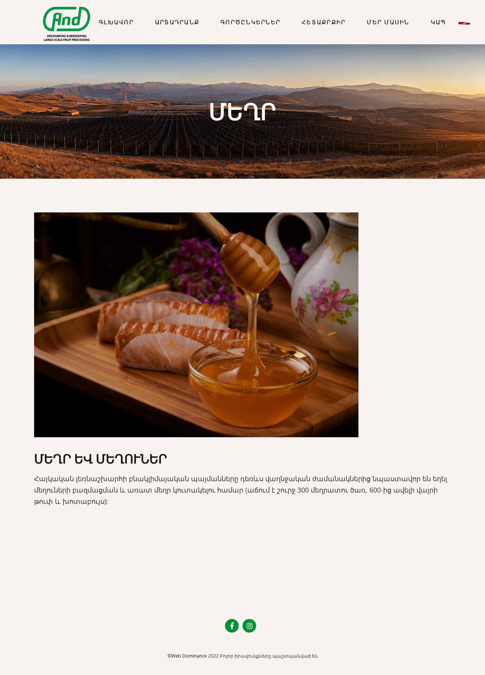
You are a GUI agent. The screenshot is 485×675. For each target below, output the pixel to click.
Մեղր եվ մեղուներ (100, 458)
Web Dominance (189, 656)
